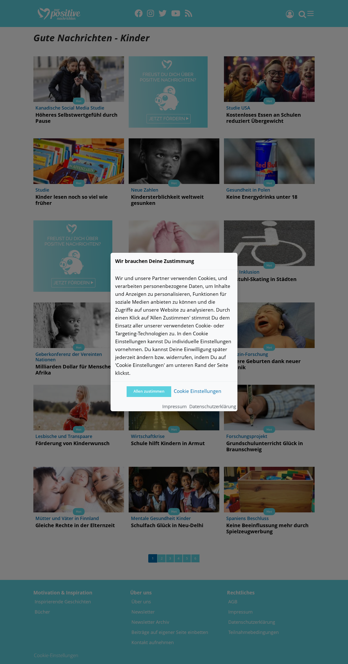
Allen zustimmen (149, 391)
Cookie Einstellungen (197, 391)
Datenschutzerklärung (212, 406)
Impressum (174, 406)
